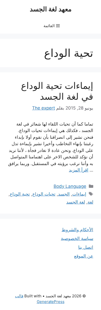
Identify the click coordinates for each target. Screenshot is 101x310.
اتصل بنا (85, 247)
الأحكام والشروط (77, 229)
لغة (90, 202)
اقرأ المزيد (78, 170)
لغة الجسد (75, 202)
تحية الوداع (20, 194)
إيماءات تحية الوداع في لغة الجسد (57, 91)
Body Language (70, 186)
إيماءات (79, 194)
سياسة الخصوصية (77, 238)
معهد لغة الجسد (50, 9)
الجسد (64, 194)
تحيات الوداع (43, 194)
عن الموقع (83, 256)
